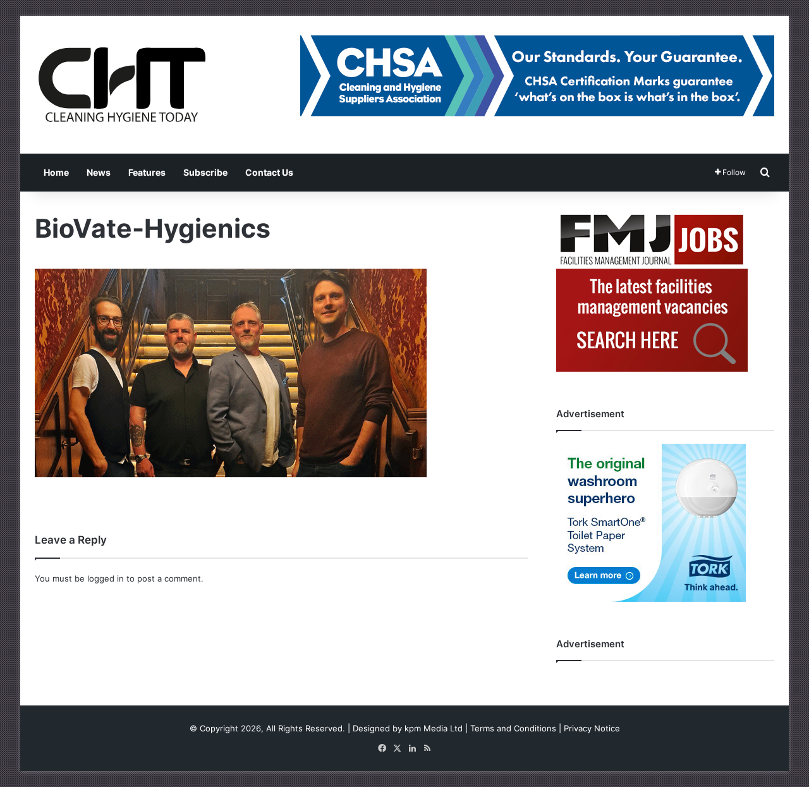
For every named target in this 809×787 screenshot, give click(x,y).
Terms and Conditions (513, 728)
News (99, 172)
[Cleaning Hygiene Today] (121, 84)
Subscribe (205, 172)
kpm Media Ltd (433, 728)
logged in (105, 578)
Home (56, 172)
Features (147, 172)
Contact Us (269, 172)
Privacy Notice (592, 728)
